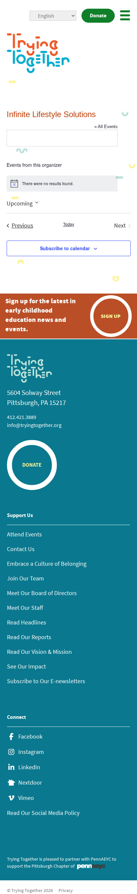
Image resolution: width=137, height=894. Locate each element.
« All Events (106, 126)
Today (68, 224)
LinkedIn (29, 767)
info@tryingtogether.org (34, 425)
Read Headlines (26, 622)
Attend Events (24, 534)
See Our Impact (26, 666)
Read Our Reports (29, 637)
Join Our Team (25, 578)
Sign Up (111, 316)
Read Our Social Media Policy (43, 813)
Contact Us (21, 549)
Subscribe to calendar (65, 248)
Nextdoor (30, 783)
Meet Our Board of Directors (42, 593)
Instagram (31, 752)
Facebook (30, 737)
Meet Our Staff (25, 607)
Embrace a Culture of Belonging (46, 563)
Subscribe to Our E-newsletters (46, 681)
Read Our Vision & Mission (39, 651)
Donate (98, 15)
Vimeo (26, 798)
